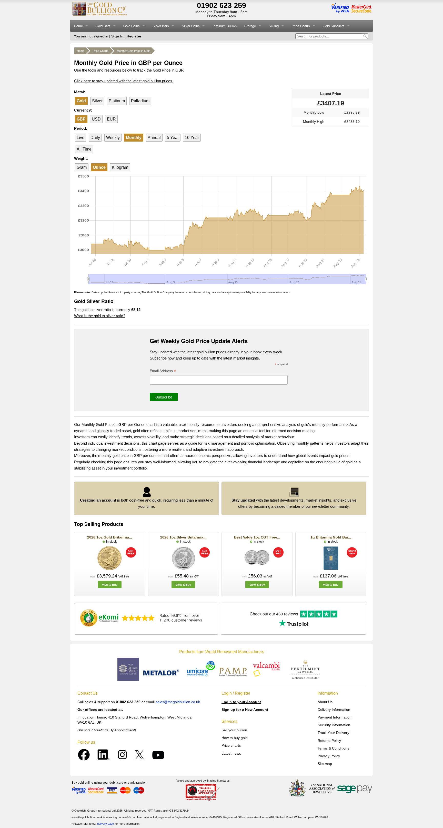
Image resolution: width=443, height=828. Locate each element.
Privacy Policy (329, 756)
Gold (81, 101)
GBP (81, 119)
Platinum (117, 101)
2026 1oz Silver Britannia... (183, 537)
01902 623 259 (221, 5)
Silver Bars (161, 25)
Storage (250, 25)
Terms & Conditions (333, 748)
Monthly (134, 137)
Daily (95, 137)
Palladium (140, 101)
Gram (82, 167)
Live (80, 137)
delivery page (105, 823)
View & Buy (109, 584)
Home (78, 25)
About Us (325, 702)
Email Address (163, 371)
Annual (154, 137)
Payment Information (334, 717)
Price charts (231, 745)
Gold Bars (103, 25)
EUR (111, 119)
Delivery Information (334, 709)
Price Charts (300, 25)
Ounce (99, 167)
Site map (325, 764)
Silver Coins (191, 25)
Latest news (231, 753)
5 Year (173, 137)
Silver (97, 101)
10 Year (192, 137)
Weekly (113, 137)
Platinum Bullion (225, 25)
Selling (274, 25)
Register (134, 36)
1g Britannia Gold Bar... (330, 537)
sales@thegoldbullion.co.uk (178, 702)
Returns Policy (329, 741)
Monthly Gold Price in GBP (133, 50)
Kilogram (120, 167)
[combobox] (328, 36)
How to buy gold (235, 738)
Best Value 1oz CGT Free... (257, 537)
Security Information (334, 725)
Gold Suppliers (334, 25)
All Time (84, 149)
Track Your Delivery (333, 733)
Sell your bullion (234, 730)
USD (96, 119)
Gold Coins (131, 25)
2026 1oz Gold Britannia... (109, 537)
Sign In (117, 36)
